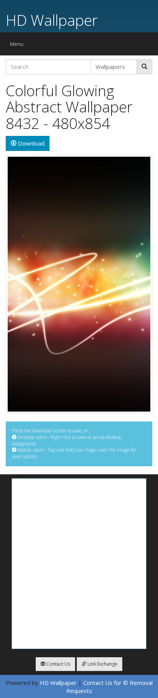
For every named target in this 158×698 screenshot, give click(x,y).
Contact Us (57, 664)
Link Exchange (101, 664)
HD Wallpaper (52, 20)
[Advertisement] (79, 563)
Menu (19, 45)
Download (30, 143)
